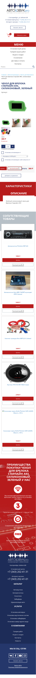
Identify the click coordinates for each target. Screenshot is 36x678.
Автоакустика (18, 590)
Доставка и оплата (18, 61)
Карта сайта (18, 665)
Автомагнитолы (18, 593)
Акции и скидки (18, 55)
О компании (18, 58)
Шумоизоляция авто (18, 602)
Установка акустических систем (18, 615)
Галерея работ (18, 631)
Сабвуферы (18, 599)
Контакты (18, 64)
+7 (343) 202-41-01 (24, 22)
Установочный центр (18, 49)
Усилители (18, 596)
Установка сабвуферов (18, 618)
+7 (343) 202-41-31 (25, 20)
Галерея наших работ (18, 52)
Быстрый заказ (14, 168)
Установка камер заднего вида (18, 621)
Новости (18, 641)
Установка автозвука (18, 612)
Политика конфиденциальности (18, 667)
